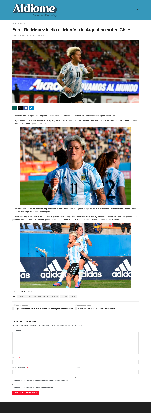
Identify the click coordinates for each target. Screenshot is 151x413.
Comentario (17, 330)
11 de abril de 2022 (18, 35)
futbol (29, 296)
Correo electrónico (20, 368)
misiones (64, 296)
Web (78, 368)
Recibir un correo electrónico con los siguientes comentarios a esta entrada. (41, 380)
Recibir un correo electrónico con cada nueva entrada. (33, 387)
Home (14, 23)
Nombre (16, 358)
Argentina (21, 296)
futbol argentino (39, 296)
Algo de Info (21, 23)
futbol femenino (52, 296)
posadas (73, 296)
